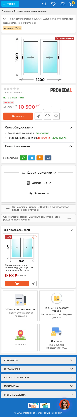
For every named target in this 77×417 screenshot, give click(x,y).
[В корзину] (17, 283)
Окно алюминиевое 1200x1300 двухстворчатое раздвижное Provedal (19, 268)
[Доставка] (57, 337)
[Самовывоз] (20, 337)
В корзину (18, 116)
